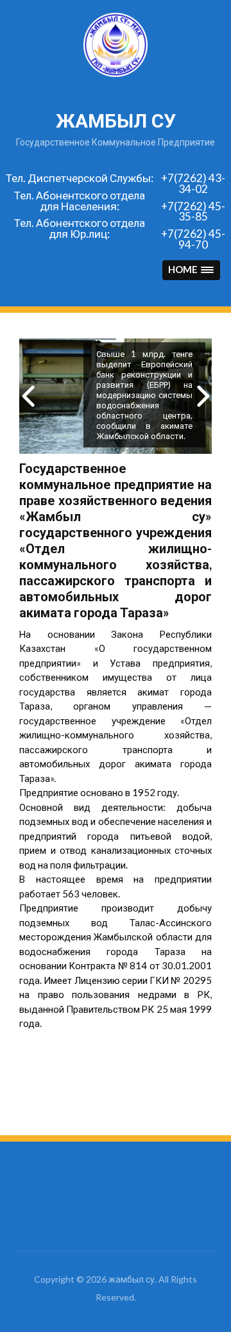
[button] (191, 270)
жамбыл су (116, 121)
